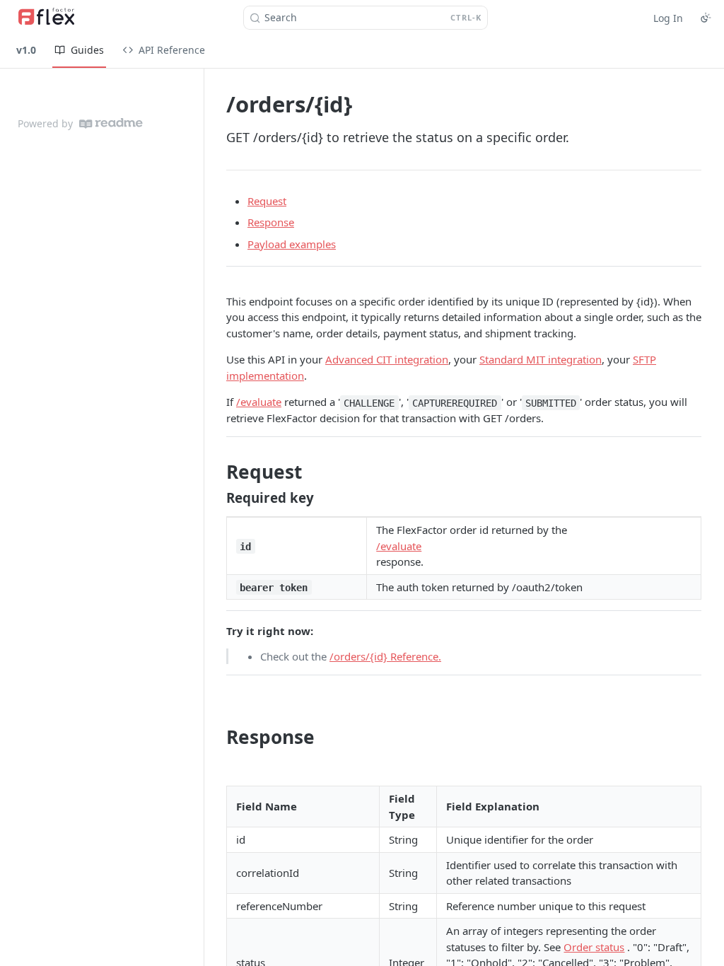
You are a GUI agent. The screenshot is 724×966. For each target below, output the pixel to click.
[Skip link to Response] (217, 736)
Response (270, 222)
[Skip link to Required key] (217, 497)
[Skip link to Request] (217, 472)
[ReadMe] (111, 123)
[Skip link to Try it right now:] (217, 630)
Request (266, 201)
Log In (668, 18)
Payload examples (291, 244)
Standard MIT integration (540, 359)
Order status (594, 947)
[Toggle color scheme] (705, 17)
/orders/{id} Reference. (385, 656)
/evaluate (258, 402)
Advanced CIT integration (386, 359)
